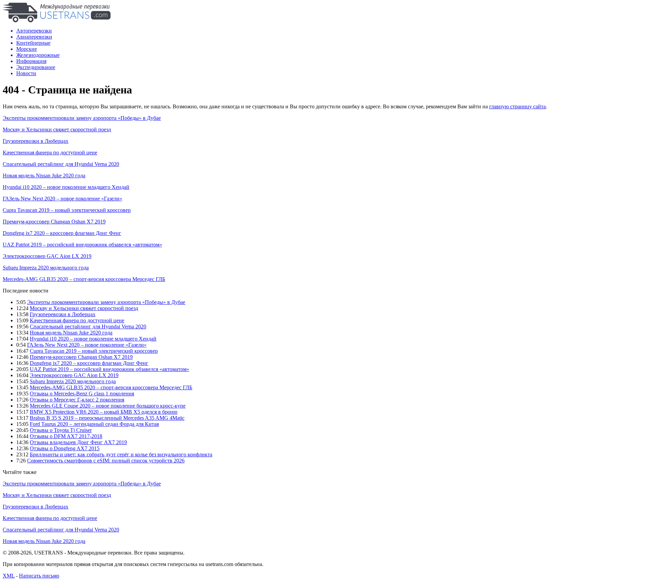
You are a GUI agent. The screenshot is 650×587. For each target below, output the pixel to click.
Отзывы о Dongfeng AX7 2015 (65, 448)
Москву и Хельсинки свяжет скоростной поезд (57, 129)
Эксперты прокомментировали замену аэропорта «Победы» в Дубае (82, 118)
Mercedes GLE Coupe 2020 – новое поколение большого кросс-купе (108, 406)
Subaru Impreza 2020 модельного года (46, 267)
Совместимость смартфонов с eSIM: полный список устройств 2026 (106, 460)
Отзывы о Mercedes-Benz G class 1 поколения (82, 393)
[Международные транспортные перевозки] (57, 20)
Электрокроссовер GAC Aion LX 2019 (47, 256)
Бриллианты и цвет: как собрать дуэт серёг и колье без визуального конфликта (121, 454)
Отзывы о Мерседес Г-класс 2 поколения (77, 400)
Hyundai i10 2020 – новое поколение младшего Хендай (66, 187)
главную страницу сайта (517, 106)
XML (9, 576)
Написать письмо (39, 576)
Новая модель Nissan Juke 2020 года (44, 175)
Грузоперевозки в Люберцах (35, 141)
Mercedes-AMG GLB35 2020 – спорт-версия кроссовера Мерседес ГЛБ (84, 279)
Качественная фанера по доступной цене (50, 152)
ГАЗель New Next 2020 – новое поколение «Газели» (62, 198)
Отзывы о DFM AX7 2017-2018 (66, 436)
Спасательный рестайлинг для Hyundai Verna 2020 (61, 164)
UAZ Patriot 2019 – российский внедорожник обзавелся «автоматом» (82, 244)
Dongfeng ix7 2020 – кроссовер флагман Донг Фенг (62, 233)
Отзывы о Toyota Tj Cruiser (61, 430)
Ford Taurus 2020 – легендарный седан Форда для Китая (94, 424)
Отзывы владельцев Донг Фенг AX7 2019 (78, 442)
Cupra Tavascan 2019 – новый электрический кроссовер (67, 210)
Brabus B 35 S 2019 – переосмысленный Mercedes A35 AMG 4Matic (107, 418)
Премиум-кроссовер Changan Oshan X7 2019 (54, 221)
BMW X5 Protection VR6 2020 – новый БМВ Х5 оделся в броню (103, 412)
